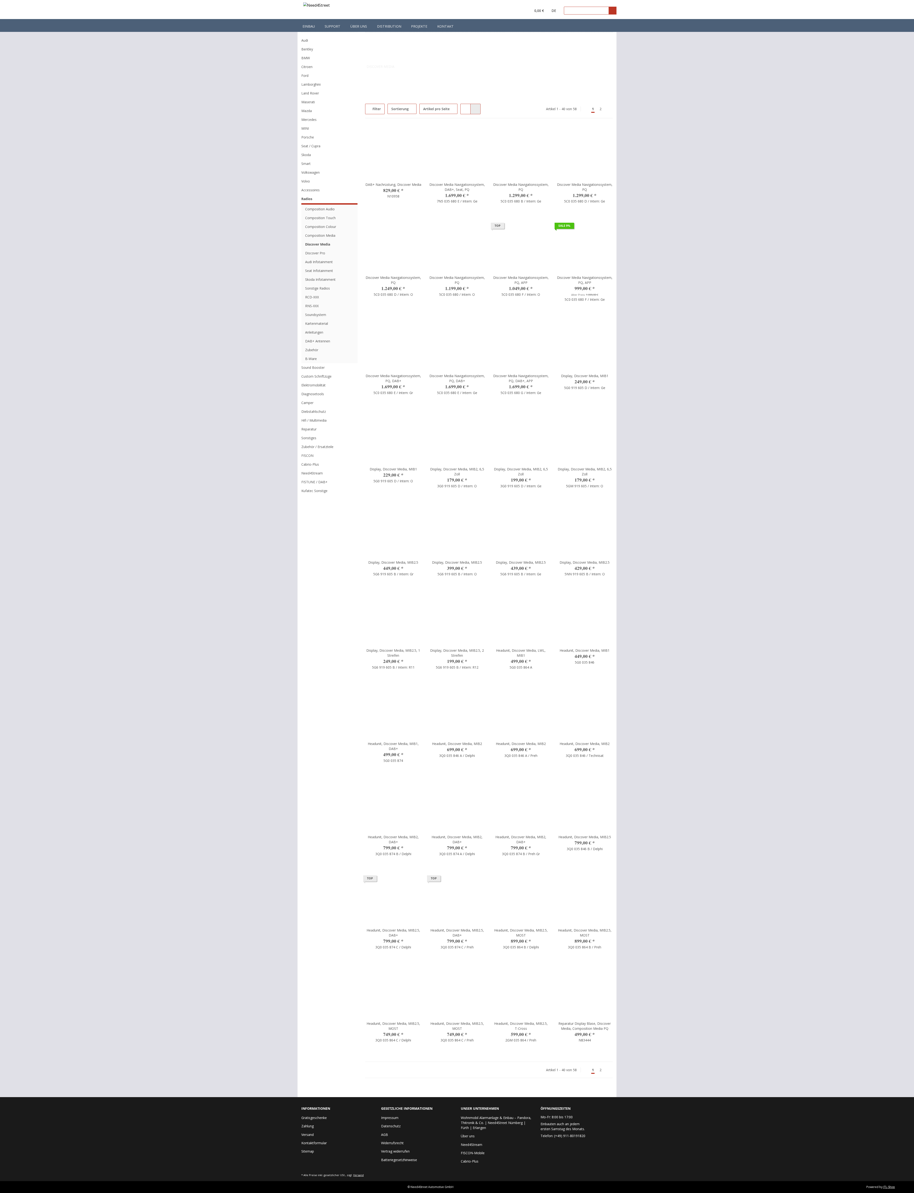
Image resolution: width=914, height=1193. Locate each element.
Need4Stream (312, 473)
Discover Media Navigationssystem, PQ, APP (521, 280)
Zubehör (311, 350)
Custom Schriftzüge (316, 376)
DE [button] (553, 10)
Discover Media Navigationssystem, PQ (521, 187)
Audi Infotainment (319, 262)
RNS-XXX (312, 306)
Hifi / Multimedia (314, 420)
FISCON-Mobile (473, 1153)
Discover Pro (315, 253)
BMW (305, 58)
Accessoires (310, 190)
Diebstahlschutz (313, 411)
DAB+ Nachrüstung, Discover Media (393, 184)
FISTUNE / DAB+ (314, 482)
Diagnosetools (312, 394)
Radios (306, 199)
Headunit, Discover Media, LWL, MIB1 (521, 653)
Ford (304, 75)
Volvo (305, 181)
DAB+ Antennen (317, 341)
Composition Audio (320, 209)
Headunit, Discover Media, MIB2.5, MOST (521, 932)
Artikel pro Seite (436, 109)
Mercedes (309, 119)
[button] (518, 10)
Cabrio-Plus (310, 464)
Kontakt (445, 26)
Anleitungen (314, 332)
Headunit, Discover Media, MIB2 (457, 743)
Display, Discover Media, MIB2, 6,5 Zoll (457, 471)
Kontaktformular (314, 1143)
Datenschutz (391, 1126)
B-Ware (311, 358)
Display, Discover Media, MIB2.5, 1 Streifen (393, 653)
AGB (384, 1134)
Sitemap (307, 1151)
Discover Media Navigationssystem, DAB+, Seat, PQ (457, 187)
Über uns (358, 26)
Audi (304, 40)
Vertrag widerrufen (395, 1151)
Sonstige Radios (317, 288)
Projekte (419, 26)
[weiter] (608, 109)
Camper (307, 402)
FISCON (307, 455)
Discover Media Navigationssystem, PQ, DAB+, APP (521, 378)
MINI (305, 128)
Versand (307, 1134)
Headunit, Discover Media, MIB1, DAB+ (393, 746)
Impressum (389, 1117)
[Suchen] (612, 11)
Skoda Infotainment (320, 279)
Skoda (306, 155)
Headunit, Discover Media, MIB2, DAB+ (393, 839)
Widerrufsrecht (392, 1143)
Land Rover (310, 93)
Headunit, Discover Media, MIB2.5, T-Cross (521, 1026)
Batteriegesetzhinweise (399, 1160)
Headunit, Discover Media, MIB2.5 (584, 837)
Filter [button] (376, 109)
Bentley (307, 49)
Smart (306, 163)
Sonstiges (308, 438)
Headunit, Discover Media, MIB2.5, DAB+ (393, 932)
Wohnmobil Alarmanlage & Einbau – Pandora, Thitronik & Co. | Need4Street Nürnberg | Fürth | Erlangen (496, 1122)
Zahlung (307, 1126)
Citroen (307, 66)
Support (332, 26)
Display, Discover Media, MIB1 (584, 376)
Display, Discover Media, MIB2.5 (393, 562)
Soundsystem (315, 314)
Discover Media (317, 244)
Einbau (309, 26)
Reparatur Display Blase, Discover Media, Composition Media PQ (584, 1026)
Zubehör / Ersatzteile (317, 446)
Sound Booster (313, 367)
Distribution (389, 26)
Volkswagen (310, 172)
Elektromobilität (313, 385)
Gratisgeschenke (314, 1117)
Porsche (307, 137)
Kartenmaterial (316, 323)
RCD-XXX (312, 297)
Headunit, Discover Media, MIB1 (585, 650)
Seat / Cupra (310, 146)
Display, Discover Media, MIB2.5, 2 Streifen (457, 653)
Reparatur (309, 429)
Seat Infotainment (319, 270)
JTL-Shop (889, 1187)
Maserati (308, 102)
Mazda (306, 110)
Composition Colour (320, 226)
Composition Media (320, 235)
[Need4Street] (316, 6)
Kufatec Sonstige (314, 490)
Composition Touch (320, 218)
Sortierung (400, 109)
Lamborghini (311, 84)
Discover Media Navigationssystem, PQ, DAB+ (393, 378)
